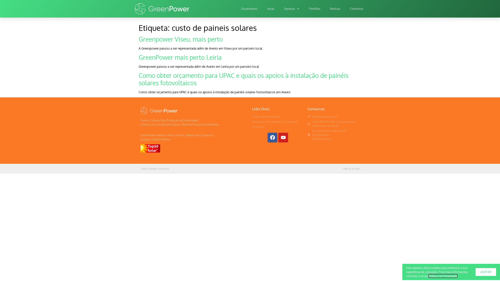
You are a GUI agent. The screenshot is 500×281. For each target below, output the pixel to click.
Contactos (356, 9)
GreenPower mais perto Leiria (180, 57)
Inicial (270, 9)
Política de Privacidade (443, 276)
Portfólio (314, 9)
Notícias (335, 9)
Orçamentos (249, 9)
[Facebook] (272, 137)
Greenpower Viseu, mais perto (181, 39)
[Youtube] (283, 137)
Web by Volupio (351, 168)
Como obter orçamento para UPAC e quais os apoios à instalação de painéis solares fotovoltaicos (243, 79)
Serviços (289, 9)
